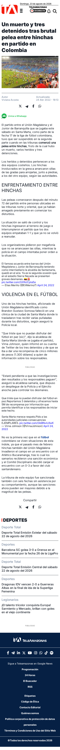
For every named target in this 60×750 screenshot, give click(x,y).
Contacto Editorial (30, 707)
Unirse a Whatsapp (17, 116)
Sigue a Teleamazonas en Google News (30, 663)
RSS (30, 686)
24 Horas (30, 675)
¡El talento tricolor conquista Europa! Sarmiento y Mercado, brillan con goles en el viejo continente (28, 608)
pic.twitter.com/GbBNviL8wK (36, 423)
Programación (30, 669)
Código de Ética (30, 701)
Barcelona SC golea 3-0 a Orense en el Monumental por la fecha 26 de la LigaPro (30, 551)
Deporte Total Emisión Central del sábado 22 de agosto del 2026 (30, 568)
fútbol (45, 437)
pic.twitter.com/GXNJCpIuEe (19, 282)
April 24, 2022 (45, 285)
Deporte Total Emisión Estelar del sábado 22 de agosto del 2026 (29, 534)
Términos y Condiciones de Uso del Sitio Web (30, 730)
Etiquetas (30, 695)
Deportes (15, 520)
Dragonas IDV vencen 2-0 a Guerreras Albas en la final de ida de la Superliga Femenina (28, 588)
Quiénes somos (30, 713)
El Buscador (30, 680)
